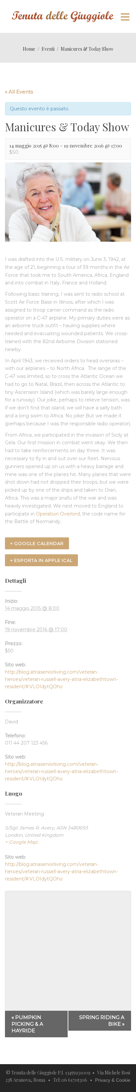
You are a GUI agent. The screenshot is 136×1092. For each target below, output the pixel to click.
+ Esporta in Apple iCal (41, 560)
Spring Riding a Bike (101, 1020)
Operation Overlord (58, 514)
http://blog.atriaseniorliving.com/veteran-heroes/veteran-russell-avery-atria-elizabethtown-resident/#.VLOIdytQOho (61, 679)
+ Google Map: (21, 842)
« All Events (19, 92)
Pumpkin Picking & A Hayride (27, 1024)
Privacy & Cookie (112, 1080)
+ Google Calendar (37, 543)
